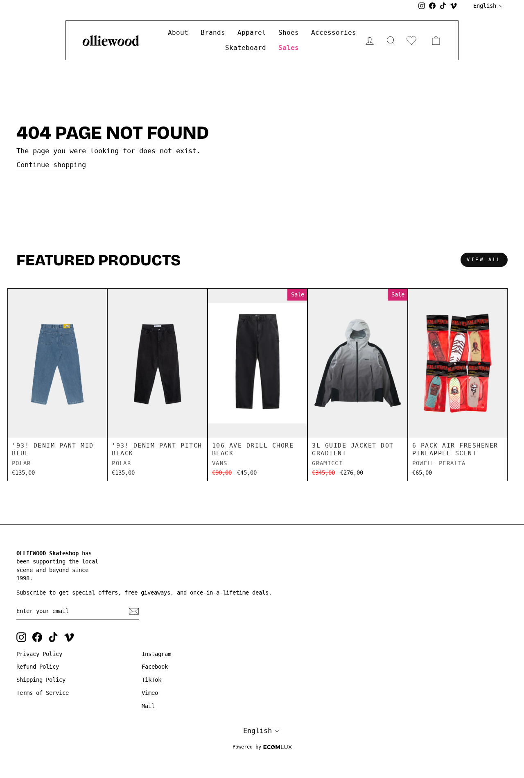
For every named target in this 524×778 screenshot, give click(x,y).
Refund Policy (37, 666)
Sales (288, 48)
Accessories (333, 32)
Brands (213, 32)
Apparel (251, 32)
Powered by (247, 747)
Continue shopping (51, 165)
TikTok (151, 679)
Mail (148, 706)
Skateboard (245, 48)
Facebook (155, 666)
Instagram (156, 654)
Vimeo (150, 693)
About (178, 32)
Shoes (288, 32)
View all (484, 259)
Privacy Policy (39, 654)
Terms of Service (42, 693)
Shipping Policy (41, 679)
